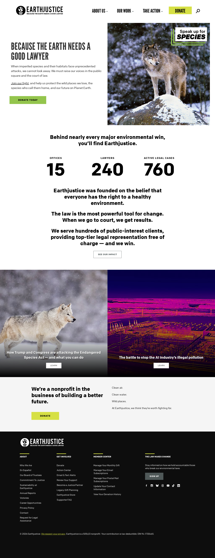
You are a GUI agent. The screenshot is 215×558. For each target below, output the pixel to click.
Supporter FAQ (64, 499)
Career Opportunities (30, 502)
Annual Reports (28, 493)
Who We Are (26, 465)
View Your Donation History (107, 494)
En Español (25, 470)
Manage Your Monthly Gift (106, 465)
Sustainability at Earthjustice (28, 487)
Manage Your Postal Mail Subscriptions (106, 480)
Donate (180, 11)
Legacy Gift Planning (67, 489)
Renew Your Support (67, 480)
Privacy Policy (27, 507)
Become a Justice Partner (70, 485)
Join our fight (20, 83)
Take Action (151, 11)
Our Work (124, 11)
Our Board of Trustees (31, 475)
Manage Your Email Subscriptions (103, 472)
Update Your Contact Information (104, 488)
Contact (24, 512)
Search (197, 10)
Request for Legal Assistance (29, 519)
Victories (24, 497)
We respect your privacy (53, 533)
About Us (98, 11)
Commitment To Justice (32, 480)
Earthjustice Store (66, 494)
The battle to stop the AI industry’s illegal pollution (161, 357)
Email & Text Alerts (66, 475)
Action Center (64, 470)
